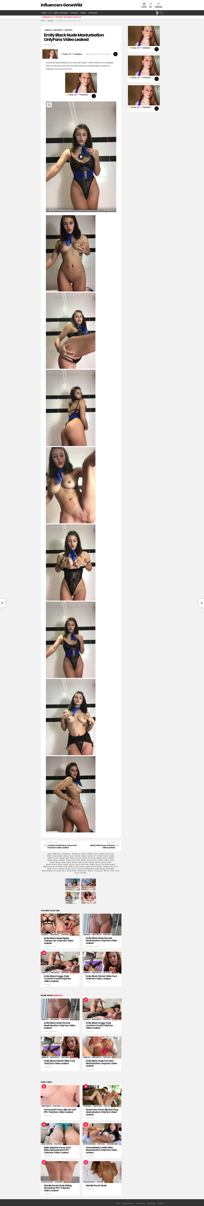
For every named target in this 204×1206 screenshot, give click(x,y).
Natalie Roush (47, 1182)
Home (44, 13)
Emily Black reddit (94, 867)
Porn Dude (92, 13)
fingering (90, 869)
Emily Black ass (107, 854)
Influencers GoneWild (61, 5)
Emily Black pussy (77, 867)
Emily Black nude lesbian (84, 862)
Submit (83, 13)
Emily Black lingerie (57, 860)
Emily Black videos (56, 869)
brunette (58, 854)
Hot (150, 7)
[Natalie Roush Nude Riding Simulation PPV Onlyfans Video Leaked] (60, 1172)
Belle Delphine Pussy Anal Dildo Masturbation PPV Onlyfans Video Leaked (57, 1150)
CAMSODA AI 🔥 (48, 17)
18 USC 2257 (151, 1203)
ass (50, 854)
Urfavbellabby (112, 1144)
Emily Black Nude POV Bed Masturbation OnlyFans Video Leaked (101, 1063)
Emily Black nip (74, 860)
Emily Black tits (111, 867)
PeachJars (97, 1106)
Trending (158, 7)
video (84, 873)
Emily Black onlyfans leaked (103, 864)
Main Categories (61, 13)
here (70, 69)
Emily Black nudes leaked (58, 864)
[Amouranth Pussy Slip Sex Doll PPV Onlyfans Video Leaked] (60, 1096)
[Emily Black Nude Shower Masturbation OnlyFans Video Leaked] (102, 924)
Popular (74, 13)
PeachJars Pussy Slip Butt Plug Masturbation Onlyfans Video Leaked (102, 1112)
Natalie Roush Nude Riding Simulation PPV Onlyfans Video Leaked (58, 1188)
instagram (101, 869)
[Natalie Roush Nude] (102, 1172)
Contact (160, 1203)
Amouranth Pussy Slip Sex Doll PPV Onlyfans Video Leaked (60, 1111)
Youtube (100, 1182)
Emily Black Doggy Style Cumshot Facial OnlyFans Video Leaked (57, 979)
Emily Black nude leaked (61, 862)
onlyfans (72, 871)
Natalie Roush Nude (96, 1185)
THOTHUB (58, 17)
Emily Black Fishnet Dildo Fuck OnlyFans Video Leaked (101, 977)
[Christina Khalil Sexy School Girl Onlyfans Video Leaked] (2, 603)
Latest (144, 7)
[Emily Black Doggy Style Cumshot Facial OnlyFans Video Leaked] (60, 963)
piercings (83, 871)
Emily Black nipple (89, 860)
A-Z (50, 13)
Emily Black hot (89, 856)
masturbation (49, 871)
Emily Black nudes (104, 862)
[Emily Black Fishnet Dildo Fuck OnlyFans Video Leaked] (102, 963)
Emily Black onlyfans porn (56, 867)
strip (107, 871)
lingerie (111, 869)
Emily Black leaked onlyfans (83, 858)
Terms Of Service (128, 1203)
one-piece (62, 871)
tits (78, 873)
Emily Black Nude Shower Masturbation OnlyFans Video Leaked (101, 941)
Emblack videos (80, 854)
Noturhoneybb (89, 1144)
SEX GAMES (67, 17)
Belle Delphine (47, 1144)
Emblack (67, 854)
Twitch (107, 1106)
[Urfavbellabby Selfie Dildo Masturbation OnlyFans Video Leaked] (102, 1134)
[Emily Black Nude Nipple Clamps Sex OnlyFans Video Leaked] (60, 925)
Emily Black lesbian (106, 858)
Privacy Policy (140, 1203)
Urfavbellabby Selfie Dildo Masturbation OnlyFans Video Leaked (101, 1150)
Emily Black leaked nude (59, 858)
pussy (91, 871)
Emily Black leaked (106, 856)
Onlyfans (65, 935)
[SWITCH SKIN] (157, 12)
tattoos (115, 871)
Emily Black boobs (73, 856)
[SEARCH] (161, 12)
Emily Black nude (107, 860)
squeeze (99, 871)
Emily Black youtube (75, 869)
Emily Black (93, 854)
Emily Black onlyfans (80, 864)
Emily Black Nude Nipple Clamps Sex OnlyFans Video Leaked (59, 941)
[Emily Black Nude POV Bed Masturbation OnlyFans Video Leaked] (102, 1047)
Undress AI (77, 17)
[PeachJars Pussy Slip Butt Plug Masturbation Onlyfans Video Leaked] (102, 1096)
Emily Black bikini (55, 856)
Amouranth (46, 1106)
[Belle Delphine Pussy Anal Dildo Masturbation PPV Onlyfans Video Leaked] (60, 1134)
